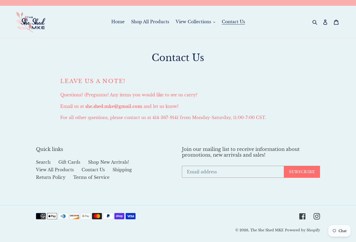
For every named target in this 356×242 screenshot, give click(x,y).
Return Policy (50, 177)
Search (43, 162)
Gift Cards (69, 162)
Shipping (122, 169)
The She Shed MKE (267, 230)
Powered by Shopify (302, 230)
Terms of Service (91, 177)
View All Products (55, 169)
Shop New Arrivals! (108, 162)
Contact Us (93, 169)
